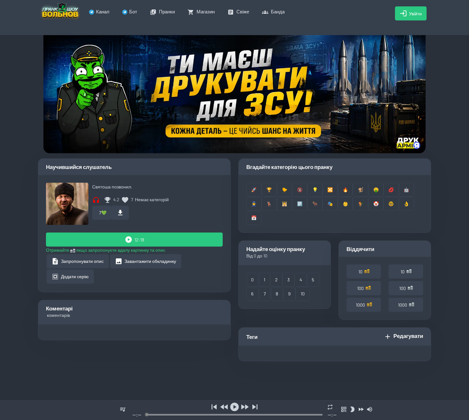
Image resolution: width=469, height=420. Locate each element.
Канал (102, 11)
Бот (133, 11)
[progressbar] (234, 415)
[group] (234, 410)
